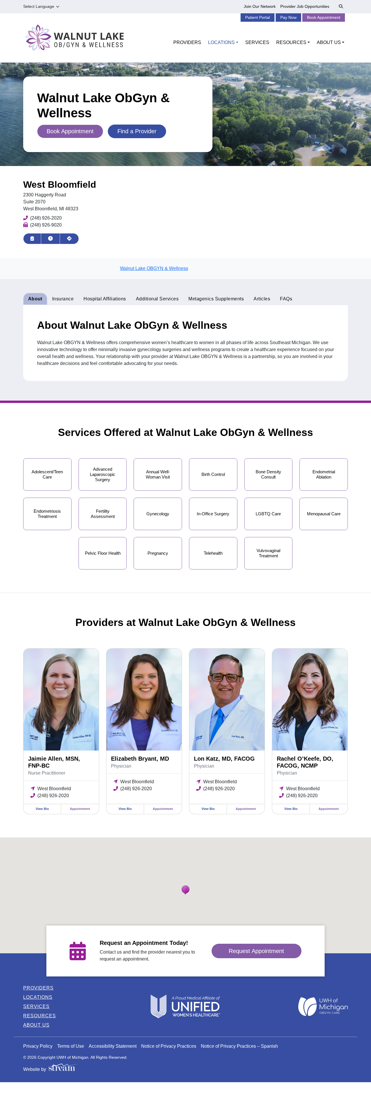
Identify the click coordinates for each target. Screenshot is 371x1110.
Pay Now (288, 17)
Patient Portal (257, 17)
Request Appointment (256, 951)
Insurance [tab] (63, 298)
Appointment (80, 808)
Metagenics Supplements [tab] (216, 298)
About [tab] (35, 298)
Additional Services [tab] (157, 298)
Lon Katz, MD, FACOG (224, 758)
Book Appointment (323, 17)
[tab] (105, 299)
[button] (185, 890)
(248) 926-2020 (46, 218)
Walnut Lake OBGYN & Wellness (154, 268)
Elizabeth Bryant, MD (140, 758)
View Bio (42, 808)
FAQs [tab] (286, 298)
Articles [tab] (262, 298)
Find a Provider (137, 131)
